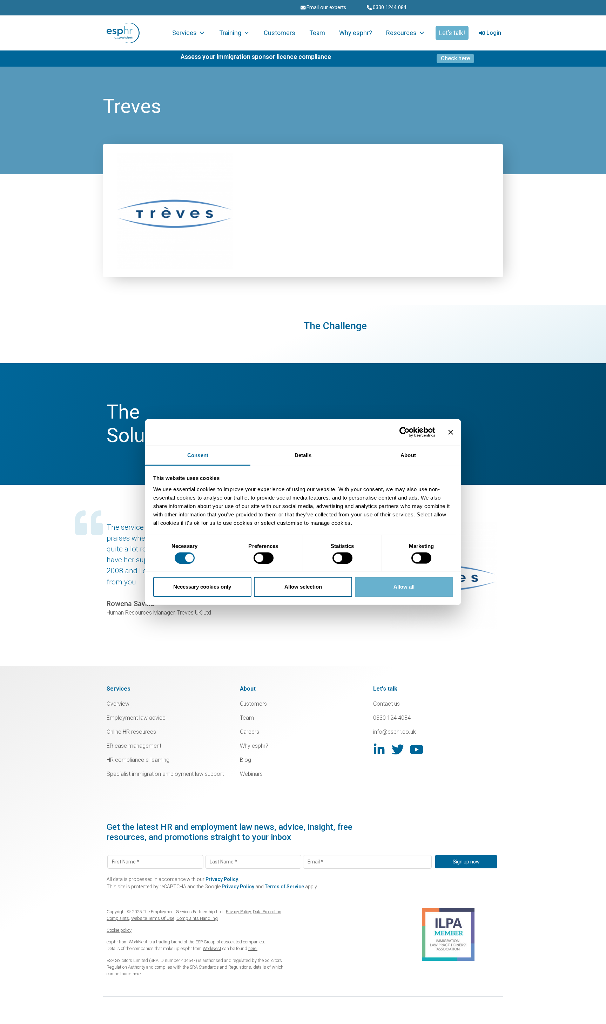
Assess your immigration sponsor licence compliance (256, 56)
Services (184, 32)
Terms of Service (284, 886)
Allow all (404, 587)
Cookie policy (119, 930)
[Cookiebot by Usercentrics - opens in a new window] (404, 432)
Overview (118, 703)
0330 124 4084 (392, 717)
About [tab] (408, 455)
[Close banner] (450, 432)
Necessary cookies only (202, 587)
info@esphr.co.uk (394, 731)
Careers (249, 731)
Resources (401, 32)
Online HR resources (131, 731)
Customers (279, 32)
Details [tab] (303, 455)
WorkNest (138, 941)
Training (230, 32)
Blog (245, 760)
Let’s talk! (452, 32)
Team (317, 32)
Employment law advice (136, 717)
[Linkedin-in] (379, 749)
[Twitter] (398, 749)
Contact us (386, 703)
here (137, 973)
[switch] (264, 557)
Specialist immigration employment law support (165, 774)
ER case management (134, 745)
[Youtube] (416, 749)
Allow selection (303, 587)
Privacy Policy (222, 879)
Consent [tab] (197, 455)
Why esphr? (355, 32)
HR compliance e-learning (138, 760)
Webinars (251, 774)
